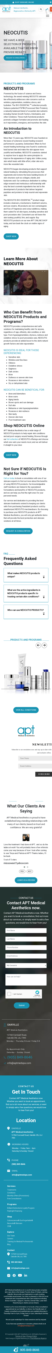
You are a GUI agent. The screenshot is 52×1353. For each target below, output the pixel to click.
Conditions (11, 1193)
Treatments (11, 1190)
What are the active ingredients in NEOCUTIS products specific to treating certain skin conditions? (23, 593)
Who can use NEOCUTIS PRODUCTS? (25, 610)
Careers (10, 1238)
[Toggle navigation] (47, 16)
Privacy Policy (32, 1336)
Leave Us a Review (26, 880)
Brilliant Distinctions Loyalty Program (20, 1208)
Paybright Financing (14, 1211)
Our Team (11, 1235)
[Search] (40, 9)
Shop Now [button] (11, 236)
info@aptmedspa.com (19, 1063)
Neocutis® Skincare (14, 1223)
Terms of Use (20, 1336)
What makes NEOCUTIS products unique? (23, 575)
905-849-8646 (16, 1262)
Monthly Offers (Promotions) (18, 1195)
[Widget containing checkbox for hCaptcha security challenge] (23, 994)
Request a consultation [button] (15, 58)
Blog (9, 1244)
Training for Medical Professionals (20, 1241)
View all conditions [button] (26, 710)
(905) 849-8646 (19, 1057)
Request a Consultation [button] (18, 531)
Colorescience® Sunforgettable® (20, 1220)
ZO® (26, 688)
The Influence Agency (38, 1338)
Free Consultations (14, 1198)
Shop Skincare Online (15, 2)
